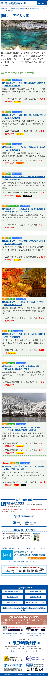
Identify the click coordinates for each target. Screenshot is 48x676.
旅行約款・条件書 (35, 597)
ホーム (5, 8)
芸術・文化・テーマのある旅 (36, 8)
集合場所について (12, 597)
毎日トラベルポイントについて (35, 602)
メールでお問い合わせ (26, 523)
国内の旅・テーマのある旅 (18, 8)
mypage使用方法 (35, 591)
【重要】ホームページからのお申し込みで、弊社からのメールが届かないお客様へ (24, 609)
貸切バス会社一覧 (12, 602)
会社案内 (15, 651)
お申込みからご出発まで (12, 591)
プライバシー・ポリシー (28, 651)
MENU (41, 3)
